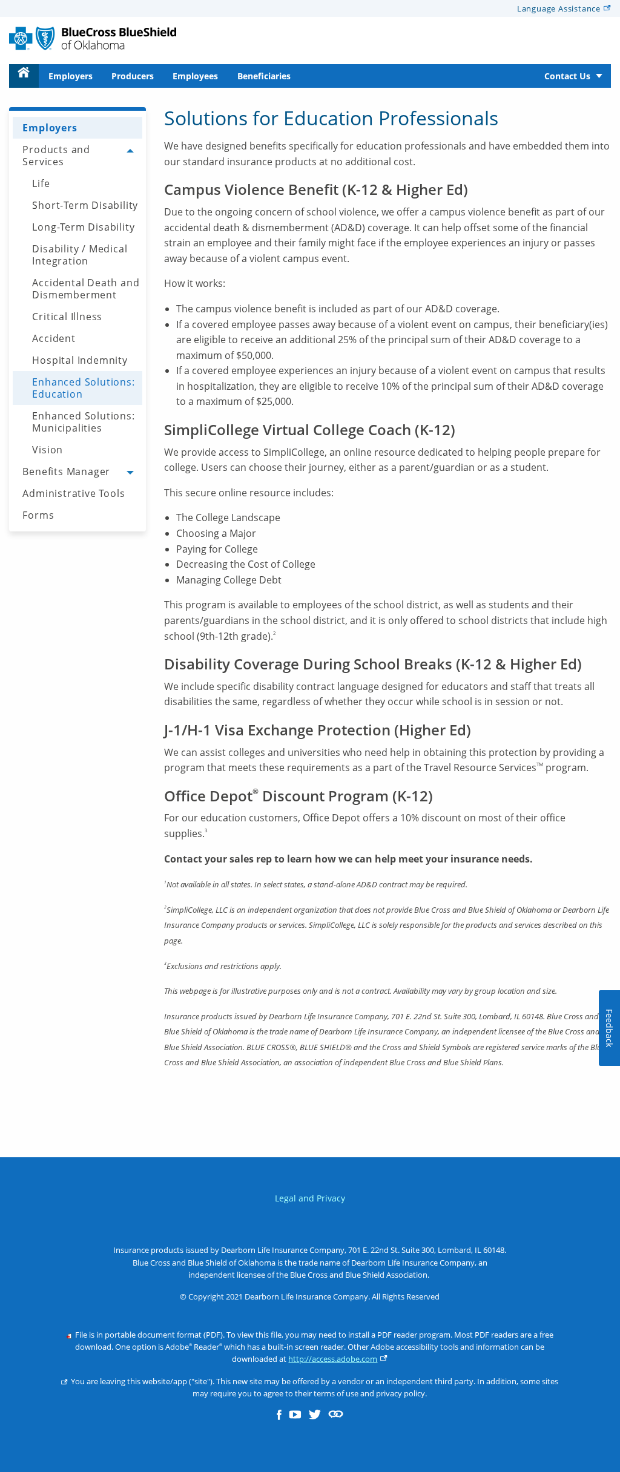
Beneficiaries (264, 76)
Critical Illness (67, 316)
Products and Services (56, 155)
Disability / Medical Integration (79, 255)
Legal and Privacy (310, 1198)
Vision (47, 449)
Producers (132, 76)
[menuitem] (24, 76)
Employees (195, 76)
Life (41, 183)
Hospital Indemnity (79, 360)
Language (559, 8)
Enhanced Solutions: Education (83, 388)
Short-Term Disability (85, 205)
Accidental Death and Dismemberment (85, 288)
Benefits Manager (66, 471)
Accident (53, 338)
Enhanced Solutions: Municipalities (83, 422)
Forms (38, 515)
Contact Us (567, 76)
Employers (70, 76)
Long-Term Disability (83, 227)
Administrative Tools (73, 493)
